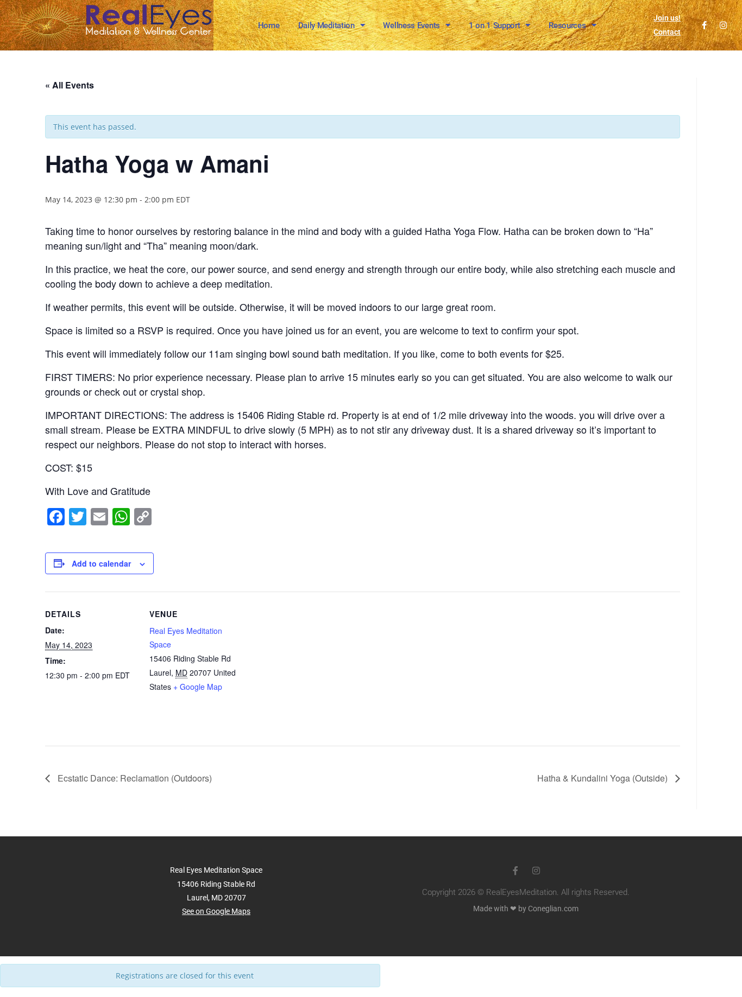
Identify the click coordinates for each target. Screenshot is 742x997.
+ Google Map (197, 686)
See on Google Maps (216, 911)
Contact (667, 32)
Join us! (667, 18)
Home (269, 25)
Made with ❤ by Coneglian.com (525, 908)
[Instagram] (723, 25)
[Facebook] (704, 25)
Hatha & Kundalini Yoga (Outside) (603, 778)
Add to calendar (101, 563)
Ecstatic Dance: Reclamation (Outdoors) (133, 778)
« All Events (69, 85)
